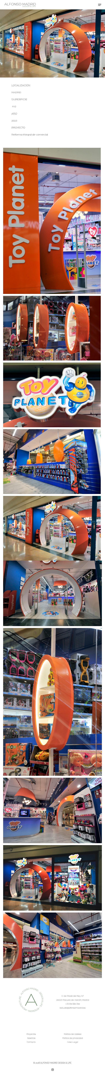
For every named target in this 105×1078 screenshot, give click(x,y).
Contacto (31, 1042)
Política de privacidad (72, 1038)
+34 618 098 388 (72, 1004)
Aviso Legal (72, 1042)
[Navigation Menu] (99, 4)
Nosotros (31, 1038)
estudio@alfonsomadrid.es (72, 1008)
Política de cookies (72, 1034)
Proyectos (31, 1034)
